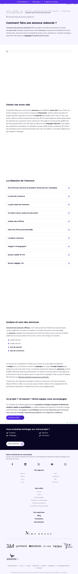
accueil (8, 11)
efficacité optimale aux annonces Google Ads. (33, 377)
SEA (22, 11)
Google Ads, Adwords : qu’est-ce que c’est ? (46, 11)
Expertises (15, 11)
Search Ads (28, 11)
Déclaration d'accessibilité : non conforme (56, 572)
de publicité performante (36, 36)
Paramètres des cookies (37, 572)
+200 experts (36, 2)
